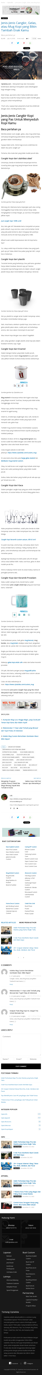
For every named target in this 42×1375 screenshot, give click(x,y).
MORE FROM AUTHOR (27, 923)
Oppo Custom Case (31, 861)
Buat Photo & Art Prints (31, 1269)
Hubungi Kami (11, 1259)
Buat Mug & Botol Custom (31, 1281)
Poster (27, 909)
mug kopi (5, 767)
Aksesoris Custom (31, 873)
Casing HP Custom (31, 847)
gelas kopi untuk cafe (15, 662)
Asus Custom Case (31, 866)
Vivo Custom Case (30, 864)
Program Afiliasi (31, 1306)
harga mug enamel (8, 760)
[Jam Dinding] (21, 14)
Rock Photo (28, 906)
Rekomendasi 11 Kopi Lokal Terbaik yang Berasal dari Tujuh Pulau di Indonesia (25, 992)
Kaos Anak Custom (12, 854)
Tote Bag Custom (30, 876)
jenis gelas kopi (7, 762)
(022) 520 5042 (31, 1226)
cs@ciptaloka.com (11, 1241)
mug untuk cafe (25, 767)
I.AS (4, 38)
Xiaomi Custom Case (31, 859)
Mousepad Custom (31, 892)
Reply (11, 984)
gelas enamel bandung (27, 752)
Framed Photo (29, 911)
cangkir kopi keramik (14, 747)
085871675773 (11, 1226)
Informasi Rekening (12, 1280)
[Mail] (17, 808)
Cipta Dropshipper (19, 1129)
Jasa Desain (10, 1263)
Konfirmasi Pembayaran (10, 1267)
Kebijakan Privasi (12, 1287)
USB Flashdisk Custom (29, 896)
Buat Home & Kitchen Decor (30, 1287)
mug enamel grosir (20, 765)
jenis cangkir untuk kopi (24, 760)
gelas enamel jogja (8, 754)
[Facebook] (10, 808)
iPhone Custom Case (30, 851)
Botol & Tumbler (11, 885)
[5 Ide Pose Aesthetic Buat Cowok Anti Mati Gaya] (6, 940)
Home (3, 2)
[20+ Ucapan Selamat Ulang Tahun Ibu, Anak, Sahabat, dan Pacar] (6, 950)
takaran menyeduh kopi (30, 770)
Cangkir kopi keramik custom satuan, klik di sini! (18, 539)
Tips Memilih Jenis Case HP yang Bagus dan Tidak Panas (19, 1095)
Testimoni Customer (13, 1283)
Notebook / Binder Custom (31, 888)
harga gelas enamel (28, 458)
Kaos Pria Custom (11, 849)
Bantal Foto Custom (12, 909)
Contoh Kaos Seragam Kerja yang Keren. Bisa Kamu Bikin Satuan (25, 1203)
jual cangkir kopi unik (21, 762)
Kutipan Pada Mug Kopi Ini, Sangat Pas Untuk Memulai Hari (24, 1012)
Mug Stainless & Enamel (11, 881)
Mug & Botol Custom (12, 873)
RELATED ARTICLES (8, 923)
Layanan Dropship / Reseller (32, 1301)
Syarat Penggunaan (12, 1290)
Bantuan (9, 1256)
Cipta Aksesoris (19, 1122)
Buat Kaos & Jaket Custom (31, 1257)
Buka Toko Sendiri (31, 1296)
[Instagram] (14, 808)
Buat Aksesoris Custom (30, 1275)
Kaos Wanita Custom (12, 852)
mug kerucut (29, 640)
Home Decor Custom (12, 903)
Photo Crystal (29, 914)
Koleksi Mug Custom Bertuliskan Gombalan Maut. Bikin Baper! (21, 971)
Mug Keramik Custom (10, 877)
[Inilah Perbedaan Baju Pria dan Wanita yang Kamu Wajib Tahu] (6, 930)
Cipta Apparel (5, 933)
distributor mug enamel (9, 752)
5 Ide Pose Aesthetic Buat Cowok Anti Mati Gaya (25, 939)
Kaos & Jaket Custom (12, 847)
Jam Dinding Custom (12, 906)
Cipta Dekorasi (19, 1125)
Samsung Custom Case (30, 855)
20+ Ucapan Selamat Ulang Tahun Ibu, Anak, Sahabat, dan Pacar (25, 949)
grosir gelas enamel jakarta (10, 757)
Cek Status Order (12, 1272)
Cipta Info (10, 2)
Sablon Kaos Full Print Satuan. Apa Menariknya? (32, 782)
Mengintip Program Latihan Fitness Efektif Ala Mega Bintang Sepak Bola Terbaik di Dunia (10, 784)
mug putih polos (30, 671)
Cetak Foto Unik (30, 903)
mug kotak (14, 643)
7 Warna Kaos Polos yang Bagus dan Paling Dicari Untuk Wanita (19, 1101)
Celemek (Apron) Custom (11, 912)
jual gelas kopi (6, 765)
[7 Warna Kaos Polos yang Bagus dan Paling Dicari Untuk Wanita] (6, 1194)
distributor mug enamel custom (12, 461)
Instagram (30, 1363)
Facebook (15, 1363)
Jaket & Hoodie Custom (11, 858)
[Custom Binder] (21, 836)
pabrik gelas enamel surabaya (11, 770)
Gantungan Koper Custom (30, 884)
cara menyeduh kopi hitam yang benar (13, 749)
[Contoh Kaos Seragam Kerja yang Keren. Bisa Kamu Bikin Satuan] (6, 1205)
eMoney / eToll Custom (29, 879)
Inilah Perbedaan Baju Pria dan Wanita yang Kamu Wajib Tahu (24, 929)
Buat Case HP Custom (30, 1263)
